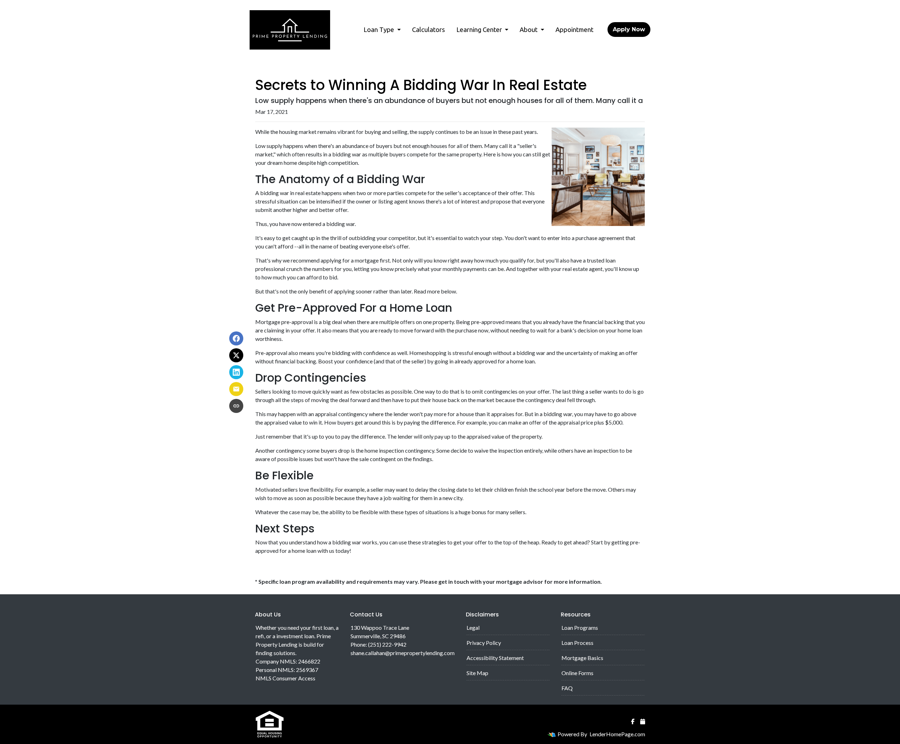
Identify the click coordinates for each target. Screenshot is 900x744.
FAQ (567, 688)
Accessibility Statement (495, 657)
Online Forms (577, 672)
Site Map (477, 672)
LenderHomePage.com (617, 734)
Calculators (428, 29)
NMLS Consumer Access (285, 678)
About (529, 29)
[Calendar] (642, 721)
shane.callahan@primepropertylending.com (403, 652)
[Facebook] (633, 721)
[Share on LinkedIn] (236, 372)
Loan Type (380, 29)
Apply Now (629, 29)
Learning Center (479, 29)
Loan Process (577, 642)
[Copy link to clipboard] (236, 406)
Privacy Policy (484, 642)
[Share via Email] (236, 389)
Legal (473, 627)
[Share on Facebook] (236, 338)
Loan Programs (579, 627)
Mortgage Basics (582, 657)
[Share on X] (236, 355)
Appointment (574, 29)
